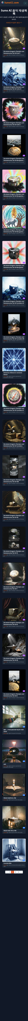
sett (5, 764)
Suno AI (5, 55)
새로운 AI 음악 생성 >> (14, 23)
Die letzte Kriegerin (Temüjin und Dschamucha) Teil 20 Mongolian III (14, 196)
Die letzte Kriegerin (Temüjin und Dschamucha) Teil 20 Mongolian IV (14, 160)
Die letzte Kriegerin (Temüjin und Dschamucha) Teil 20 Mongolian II (14, 231)
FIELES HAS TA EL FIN (10, 830)
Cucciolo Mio (7, 863)
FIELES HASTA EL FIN (10, 798)
